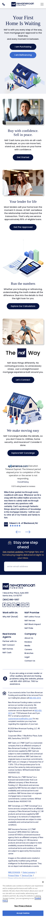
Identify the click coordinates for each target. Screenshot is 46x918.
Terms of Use (26, 875)
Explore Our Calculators (23, 306)
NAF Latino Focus (32, 617)
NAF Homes (8, 649)
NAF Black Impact (33, 624)
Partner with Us (10, 641)
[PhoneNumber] (3, 4)
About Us (29, 638)
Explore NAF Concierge (23, 452)
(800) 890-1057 (11, 599)
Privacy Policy (13, 875)
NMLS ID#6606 (14, 872)
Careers (28, 649)
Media (27, 646)
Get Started (23, 157)
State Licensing (28, 872)
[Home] (22, 4)
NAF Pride (29, 628)
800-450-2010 (20, 681)
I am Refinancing (23, 54)
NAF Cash (7, 653)
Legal (27, 657)
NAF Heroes (30, 620)
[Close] (43, 882)
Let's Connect (23, 379)
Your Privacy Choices (23, 906)
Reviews (28, 642)
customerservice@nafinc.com (20, 719)
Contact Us (30, 661)
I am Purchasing (23, 46)
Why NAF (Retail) (10, 617)
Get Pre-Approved (23, 227)
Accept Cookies (23, 913)
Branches (29, 653)
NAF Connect (9, 645)
